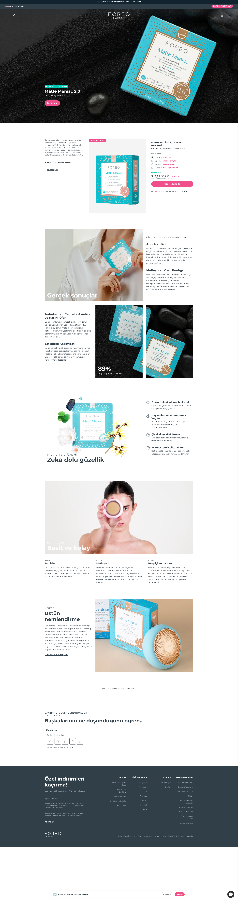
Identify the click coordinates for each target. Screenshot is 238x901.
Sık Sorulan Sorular (118, 801)
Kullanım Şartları (186, 807)
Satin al (180, 894)
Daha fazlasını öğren (56, 654)
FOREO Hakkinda (185, 782)
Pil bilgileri (121, 805)
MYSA (190, 796)
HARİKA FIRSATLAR (222, 6)
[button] (230, 894)
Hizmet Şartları (69, 815)
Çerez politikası (186, 823)
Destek (168, 787)
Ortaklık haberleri (185, 791)
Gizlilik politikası (56, 815)
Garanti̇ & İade (120, 796)
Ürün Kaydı (166, 782)
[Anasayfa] (119, 16)
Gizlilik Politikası (186, 812)
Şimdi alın (52, 103)
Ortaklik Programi (185, 787)
